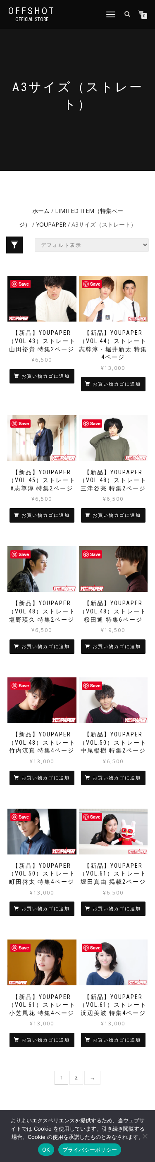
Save (24, 284)
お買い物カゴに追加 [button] (45, 376)
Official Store (31, 19)
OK (46, 1149)
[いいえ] (145, 1136)
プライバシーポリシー (89, 1149)
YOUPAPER (51, 224)
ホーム (41, 211)
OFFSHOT (31, 11)
